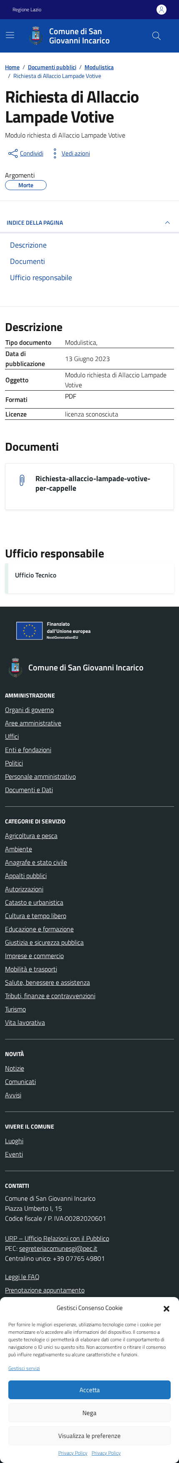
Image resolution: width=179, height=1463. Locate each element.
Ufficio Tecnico (35, 575)
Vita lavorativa (25, 1022)
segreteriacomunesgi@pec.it (58, 1248)
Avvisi (13, 1095)
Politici (14, 763)
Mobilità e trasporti (31, 969)
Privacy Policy (72, 1453)
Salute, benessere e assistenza (47, 982)
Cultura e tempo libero (35, 916)
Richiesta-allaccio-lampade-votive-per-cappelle (92, 483)
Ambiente (18, 849)
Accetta (90, 1390)
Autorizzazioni (24, 889)
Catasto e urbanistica (34, 902)
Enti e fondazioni (28, 750)
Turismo (15, 1009)
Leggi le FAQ (22, 1277)
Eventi (14, 1154)
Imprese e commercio (34, 956)
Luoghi (14, 1141)
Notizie (14, 1068)
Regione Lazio (26, 9)
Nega (89, 1413)
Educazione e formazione (39, 929)
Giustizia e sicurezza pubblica (44, 942)
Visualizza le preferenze (89, 1435)
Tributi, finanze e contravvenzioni (50, 996)
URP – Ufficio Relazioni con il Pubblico (57, 1238)
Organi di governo (29, 710)
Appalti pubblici (26, 876)
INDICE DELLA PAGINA (35, 222)
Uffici (12, 736)
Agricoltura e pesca (31, 836)
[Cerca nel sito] (157, 36)
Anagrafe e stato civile (36, 862)
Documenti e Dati (29, 790)
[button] (166, 1308)
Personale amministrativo (40, 776)
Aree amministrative (33, 723)
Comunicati (20, 1082)
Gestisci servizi (24, 1368)
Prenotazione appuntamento (45, 1290)
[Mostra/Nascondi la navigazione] (10, 35)
